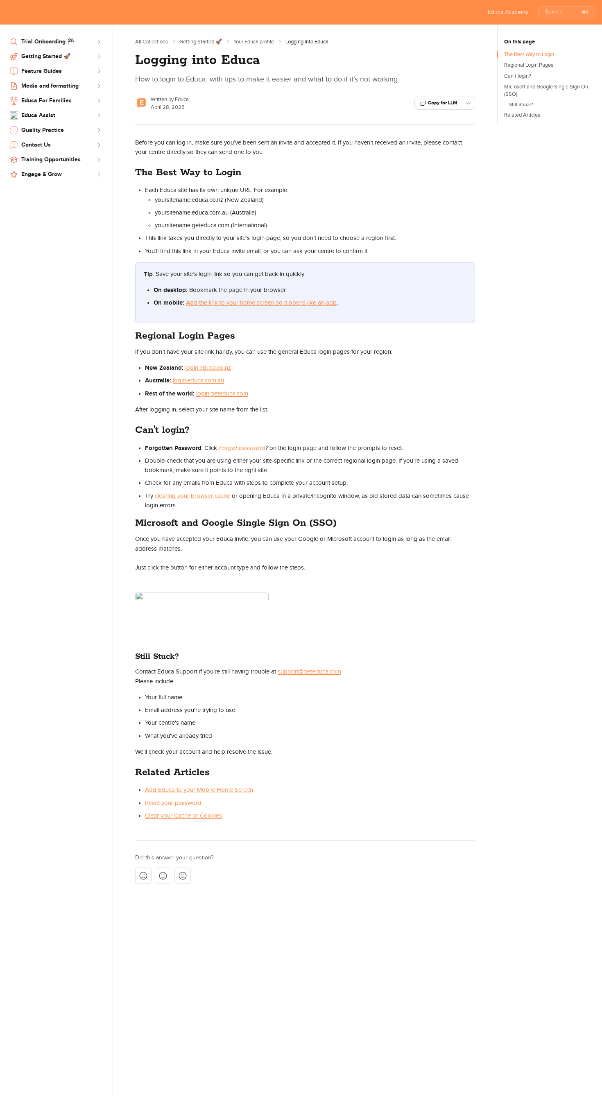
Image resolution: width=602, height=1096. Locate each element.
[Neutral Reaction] (163, 876)
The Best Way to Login (529, 54)
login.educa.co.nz (208, 367)
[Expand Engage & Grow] (98, 174)
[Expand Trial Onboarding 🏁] (98, 41)
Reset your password (173, 803)
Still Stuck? (521, 104)
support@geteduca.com (309, 671)
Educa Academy (508, 12)
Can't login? (517, 76)
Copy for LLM (442, 103)
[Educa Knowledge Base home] (8, 12)
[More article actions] (468, 103)
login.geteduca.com (222, 393)
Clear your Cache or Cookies (183, 815)
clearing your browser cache (192, 496)
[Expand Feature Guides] (98, 71)
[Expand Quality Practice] (98, 130)
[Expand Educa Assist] (98, 115)
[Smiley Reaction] (182, 876)
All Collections (151, 41)
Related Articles (522, 115)
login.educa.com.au (198, 380)
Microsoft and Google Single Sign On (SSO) (546, 90)
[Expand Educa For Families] (98, 100)
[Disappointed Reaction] (143, 876)
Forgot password (242, 448)
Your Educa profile (253, 41)
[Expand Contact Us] (98, 145)
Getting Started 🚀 (200, 41)
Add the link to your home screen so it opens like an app (261, 302)
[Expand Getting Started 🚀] (98, 56)
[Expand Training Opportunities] (98, 159)
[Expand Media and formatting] (98, 86)
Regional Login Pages (528, 65)
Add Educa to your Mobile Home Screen (199, 789)
